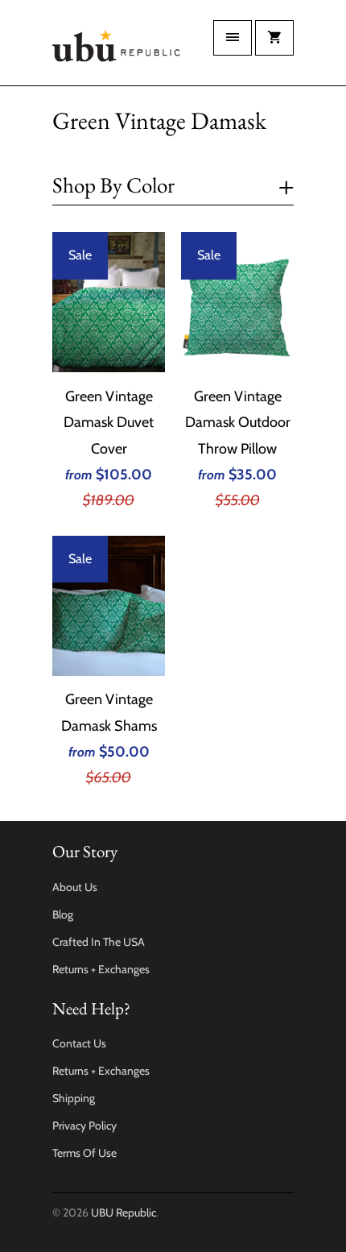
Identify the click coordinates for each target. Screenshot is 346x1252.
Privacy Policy (84, 1125)
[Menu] (232, 38)
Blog (62, 914)
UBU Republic (123, 1212)
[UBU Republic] (116, 48)
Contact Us (79, 1043)
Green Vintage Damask (159, 120)
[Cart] (274, 38)
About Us (74, 887)
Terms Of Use (84, 1153)
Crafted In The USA (98, 942)
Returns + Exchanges (101, 969)
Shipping (73, 1098)
